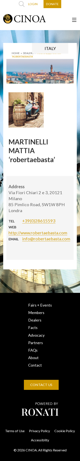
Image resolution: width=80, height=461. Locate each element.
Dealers (34, 320)
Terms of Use (15, 431)
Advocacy (36, 335)
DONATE (52, 4)
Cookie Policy (64, 431)
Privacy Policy (39, 431)
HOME (16, 53)
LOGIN (33, 4)
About (33, 357)
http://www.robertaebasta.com (38, 232)
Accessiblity (40, 440)
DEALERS (28, 53)
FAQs (33, 350)
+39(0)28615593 (38, 220)
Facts (33, 327)
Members (36, 312)
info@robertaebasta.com (46, 238)
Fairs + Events (40, 305)
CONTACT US (41, 385)
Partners (35, 342)
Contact (35, 365)
